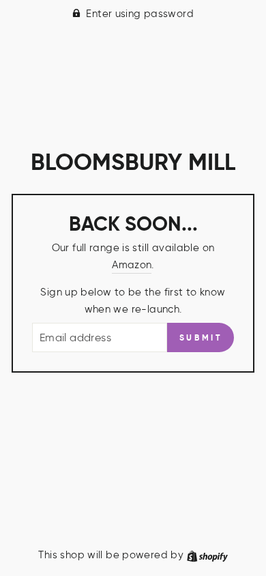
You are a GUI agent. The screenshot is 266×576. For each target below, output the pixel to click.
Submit (200, 337)
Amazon (131, 264)
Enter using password (140, 13)
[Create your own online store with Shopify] (207, 554)
